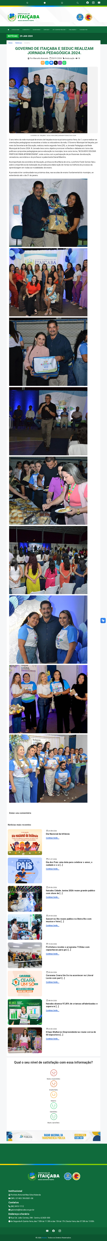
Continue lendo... (52, 838)
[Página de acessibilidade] (62, 3)
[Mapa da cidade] (53, 1153)
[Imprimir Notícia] (43, 63)
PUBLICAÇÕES (72, 29)
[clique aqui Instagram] (60, 1231)
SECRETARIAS (36, 29)
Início (10, 43)
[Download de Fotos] (47, 63)
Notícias (18, 43)
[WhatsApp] (64, 63)
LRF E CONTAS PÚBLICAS (59, 29)
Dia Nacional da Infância (58, 834)
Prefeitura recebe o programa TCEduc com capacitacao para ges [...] (68, 948)
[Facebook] (51, 63)
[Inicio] (8, 29)
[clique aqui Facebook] (53, 1231)
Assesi (44, 1238)
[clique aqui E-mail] (47, 1231)
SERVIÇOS (46, 29)
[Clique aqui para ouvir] (60, 63)
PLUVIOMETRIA (83, 29)
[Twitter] (56, 63)
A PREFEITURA (15, 29)
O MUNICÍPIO (26, 29)
